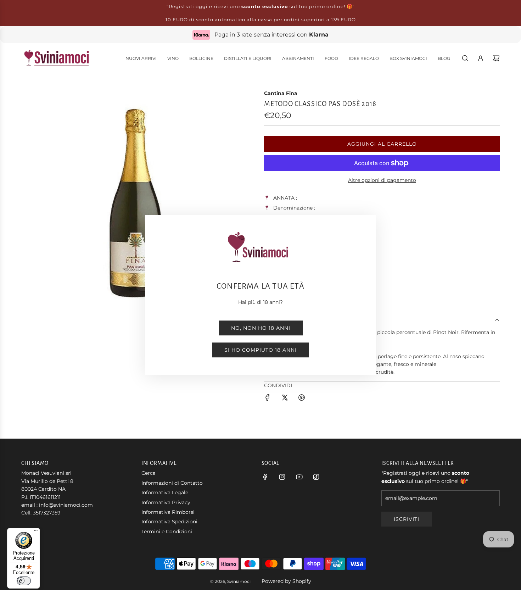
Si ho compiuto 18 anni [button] (260, 350)
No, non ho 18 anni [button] (260, 328)
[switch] (24, 581)
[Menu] (36, 532)
